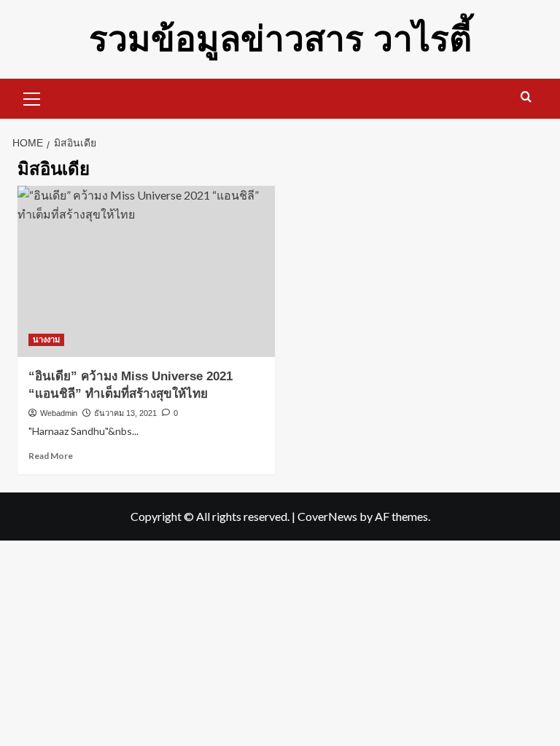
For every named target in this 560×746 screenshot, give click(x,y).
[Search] (526, 97)
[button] (32, 97)
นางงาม (46, 339)
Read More (50, 455)
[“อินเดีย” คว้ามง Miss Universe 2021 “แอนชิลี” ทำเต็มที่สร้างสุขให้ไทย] (146, 271)
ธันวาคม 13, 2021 (125, 413)
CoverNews (327, 516)
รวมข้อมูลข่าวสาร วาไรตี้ (280, 39)
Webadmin (58, 413)
